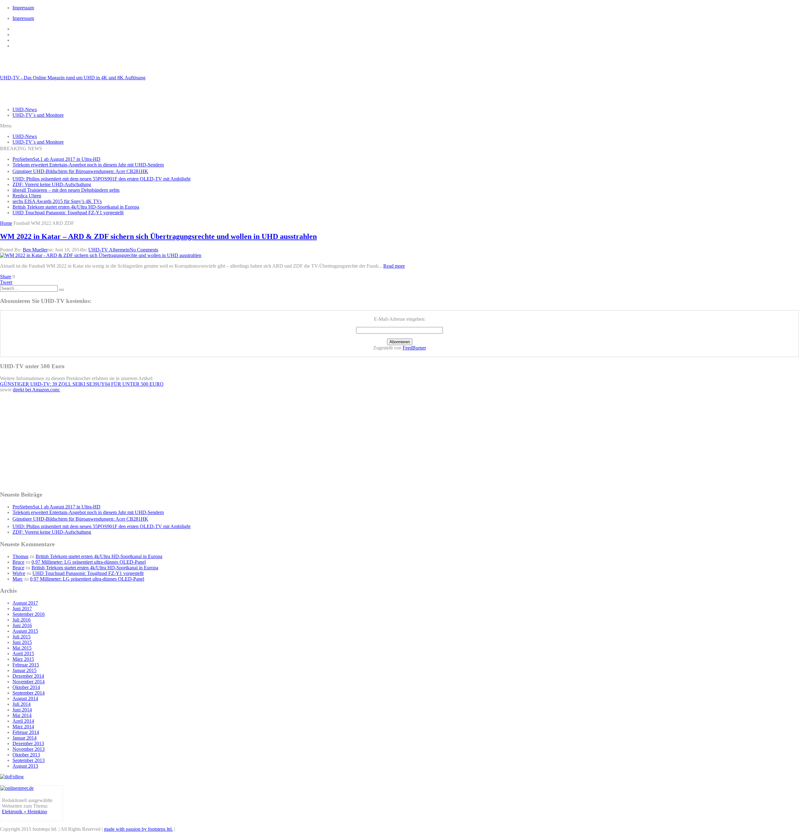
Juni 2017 (22, 608)
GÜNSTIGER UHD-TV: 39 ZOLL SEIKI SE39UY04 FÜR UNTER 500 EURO (82, 384)
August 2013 (25, 766)
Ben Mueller (35, 249)
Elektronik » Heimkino (24, 811)
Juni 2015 (22, 642)
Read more (394, 266)
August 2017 (25, 603)
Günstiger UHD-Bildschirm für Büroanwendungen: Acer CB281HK (80, 171)
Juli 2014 (21, 704)
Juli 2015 (21, 636)
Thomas (20, 556)
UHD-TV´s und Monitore (38, 115)
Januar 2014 (24, 737)
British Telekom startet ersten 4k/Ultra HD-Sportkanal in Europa (75, 207)
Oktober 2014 (26, 687)
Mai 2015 (22, 648)
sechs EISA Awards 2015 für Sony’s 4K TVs (57, 201)
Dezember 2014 (28, 676)
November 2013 (28, 749)
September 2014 (28, 693)
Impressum (23, 7)
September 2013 (28, 760)
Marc (17, 579)
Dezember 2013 (28, 743)
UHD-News (24, 109)
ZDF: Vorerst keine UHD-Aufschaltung (51, 184)
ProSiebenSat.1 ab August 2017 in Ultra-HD (56, 159)
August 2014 (25, 698)
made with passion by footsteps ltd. (138, 829)
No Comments (144, 249)
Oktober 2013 (26, 754)
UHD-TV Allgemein (109, 249)
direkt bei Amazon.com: (36, 389)
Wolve (18, 573)
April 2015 (23, 653)
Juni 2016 (22, 625)
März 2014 (23, 726)
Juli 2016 (21, 619)
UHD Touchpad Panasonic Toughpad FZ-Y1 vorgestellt (68, 212)
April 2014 (23, 721)
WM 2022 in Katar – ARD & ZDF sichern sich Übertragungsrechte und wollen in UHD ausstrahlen (158, 236)
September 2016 (28, 614)
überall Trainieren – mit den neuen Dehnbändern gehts (66, 190)
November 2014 (28, 681)
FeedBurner (414, 347)
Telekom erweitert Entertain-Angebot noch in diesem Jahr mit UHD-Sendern (88, 164)
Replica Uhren (26, 195)
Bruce (18, 562)
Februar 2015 (25, 664)
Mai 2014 (22, 715)
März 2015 (23, 659)
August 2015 (25, 631)
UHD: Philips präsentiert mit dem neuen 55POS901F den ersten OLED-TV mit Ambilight (101, 178)
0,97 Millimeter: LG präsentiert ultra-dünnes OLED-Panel (89, 562)
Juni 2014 (22, 709)
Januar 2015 (24, 670)
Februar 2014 (25, 732)
